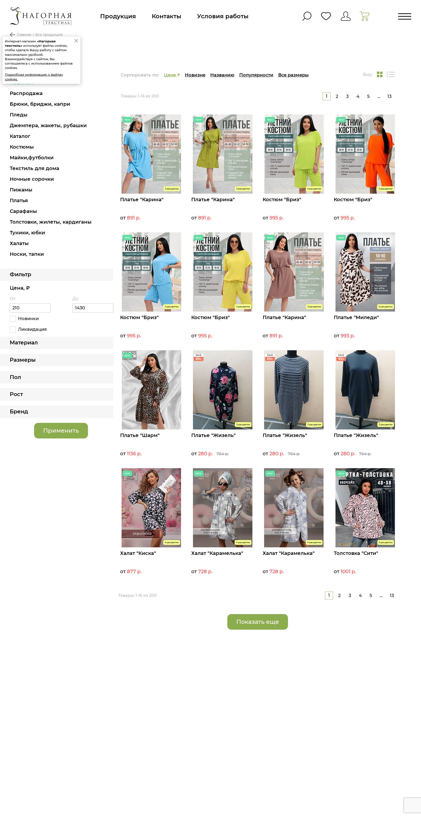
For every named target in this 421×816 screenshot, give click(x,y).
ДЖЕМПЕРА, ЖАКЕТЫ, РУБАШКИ (48, 125)
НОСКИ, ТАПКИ (27, 254)
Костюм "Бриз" (282, 199)
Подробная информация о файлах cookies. (34, 77)
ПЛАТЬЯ (19, 200)
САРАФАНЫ (23, 211)
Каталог (20, 136)
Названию (222, 75)
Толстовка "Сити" (356, 553)
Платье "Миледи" (356, 317)
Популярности (256, 75)
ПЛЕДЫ (19, 115)
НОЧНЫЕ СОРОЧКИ (32, 179)
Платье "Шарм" (140, 435)
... (378, 96)
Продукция (118, 16)
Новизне (195, 75)
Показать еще (257, 621)
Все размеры (293, 75)
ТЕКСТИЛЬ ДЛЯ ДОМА (34, 168)
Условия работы (223, 16)
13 (389, 96)
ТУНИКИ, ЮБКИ (27, 233)
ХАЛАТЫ (19, 243)
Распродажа (26, 93)
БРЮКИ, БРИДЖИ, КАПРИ (40, 104)
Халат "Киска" (138, 553)
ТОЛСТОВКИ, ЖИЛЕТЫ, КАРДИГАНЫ (51, 222)
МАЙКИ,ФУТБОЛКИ (32, 158)
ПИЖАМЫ (21, 190)
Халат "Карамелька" (217, 553)
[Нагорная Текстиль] (40, 16)
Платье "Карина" (141, 199)
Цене (170, 75)
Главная (24, 34)
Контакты (166, 16)
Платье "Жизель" (213, 435)
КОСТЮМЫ (22, 147)
